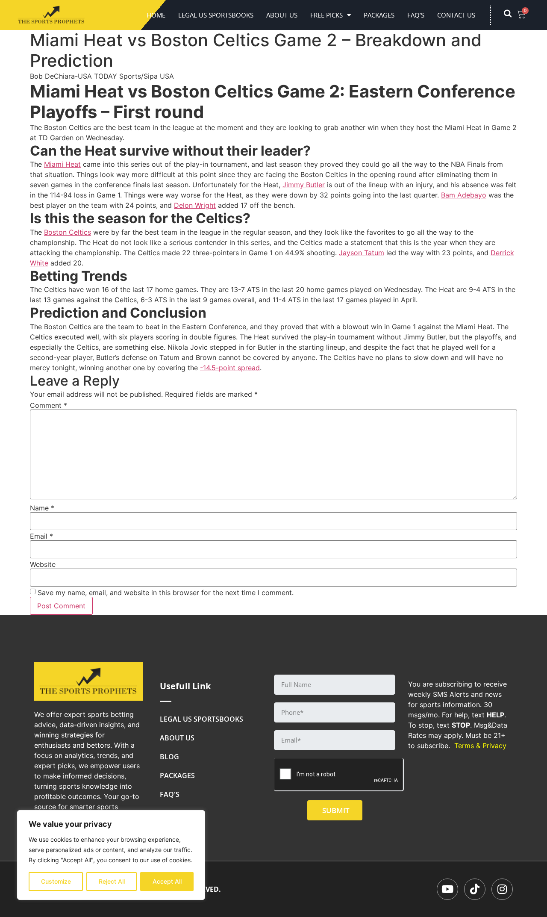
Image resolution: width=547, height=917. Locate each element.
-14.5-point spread (230, 367)
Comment (48, 405)
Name (42, 507)
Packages (379, 15)
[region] (111, 855)
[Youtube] (447, 889)
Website (43, 564)
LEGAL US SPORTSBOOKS (215, 15)
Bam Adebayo (463, 195)
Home (156, 15)
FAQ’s (415, 15)
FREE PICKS (326, 15)
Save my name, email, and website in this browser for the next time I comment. (166, 592)
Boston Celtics (67, 232)
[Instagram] (502, 889)
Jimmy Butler (303, 184)
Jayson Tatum (361, 252)
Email (41, 536)
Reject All (112, 881)
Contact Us (456, 15)
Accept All (167, 881)
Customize (56, 881)
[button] (512, 15)
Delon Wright (195, 205)
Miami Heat (62, 164)
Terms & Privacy (480, 745)
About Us (281, 15)
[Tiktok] (474, 889)
